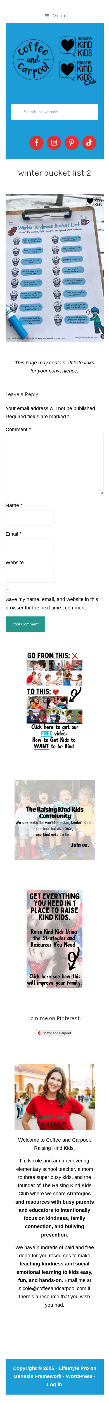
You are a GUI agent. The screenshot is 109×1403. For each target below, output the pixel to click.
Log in (54, 1384)
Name (14, 505)
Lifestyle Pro (74, 1368)
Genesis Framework (37, 1376)
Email (14, 534)
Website (15, 562)
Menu (59, 16)
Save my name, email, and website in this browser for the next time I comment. (52, 603)
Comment (18, 429)
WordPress (79, 1376)
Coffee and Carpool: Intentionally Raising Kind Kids (54, 59)
